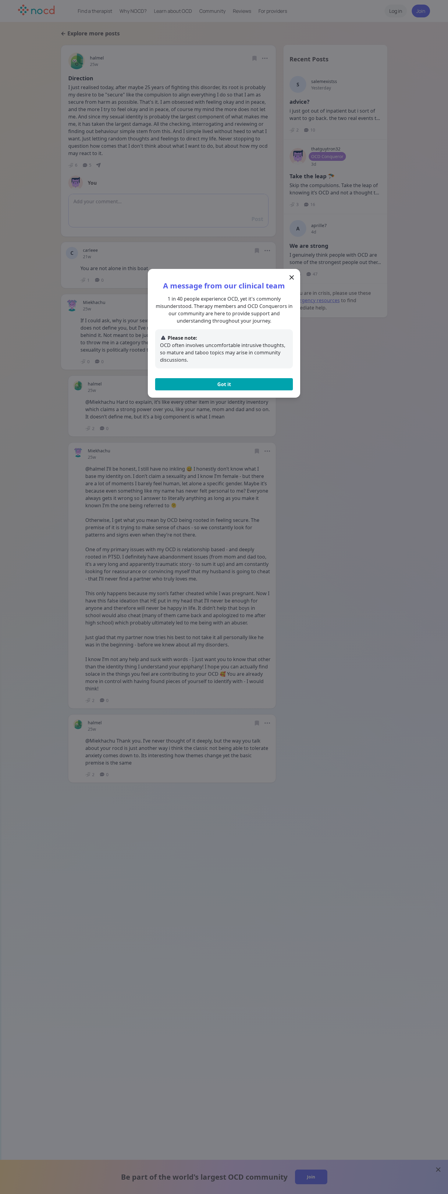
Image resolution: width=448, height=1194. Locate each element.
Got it (224, 384)
